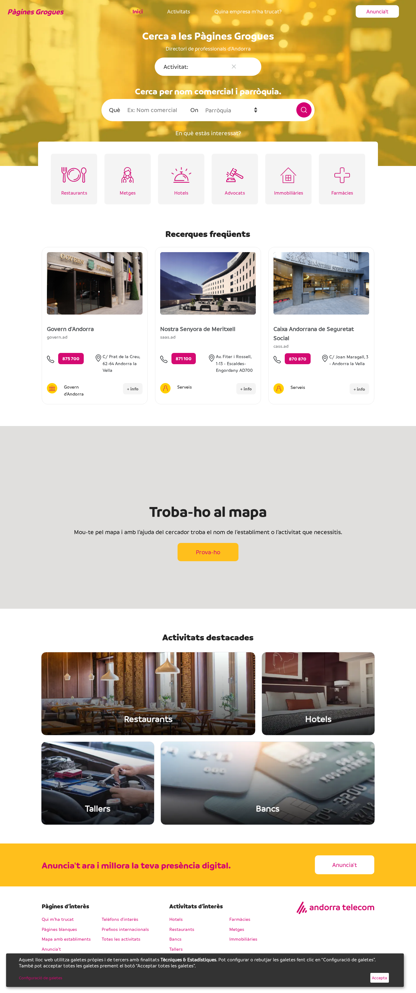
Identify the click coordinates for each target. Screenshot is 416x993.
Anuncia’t (51, 949)
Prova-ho (208, 552)
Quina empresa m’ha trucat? (248, 11)
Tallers (176, 949)
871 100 (184, 358)
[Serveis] (165, 388)
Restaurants (181, 929)
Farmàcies (239, 919)
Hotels (176, 919)
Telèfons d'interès (120, 919)
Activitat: (176, 66)
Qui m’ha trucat (58, 919)
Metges (236, 929)
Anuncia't (377, 11)
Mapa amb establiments (66, 939)
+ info (133, 388)
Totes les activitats (121, 939)
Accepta (379, 977)
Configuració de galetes (40, 977)
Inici (137, 11)
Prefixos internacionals (125, 929)
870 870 (297, 358)
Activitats (178, 11)
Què (114, 110)
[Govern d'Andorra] (52, 388)
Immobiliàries (243, 939)
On (194, 110)
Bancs (175, 939)
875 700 (70, 358)
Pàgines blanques (59, 929)
